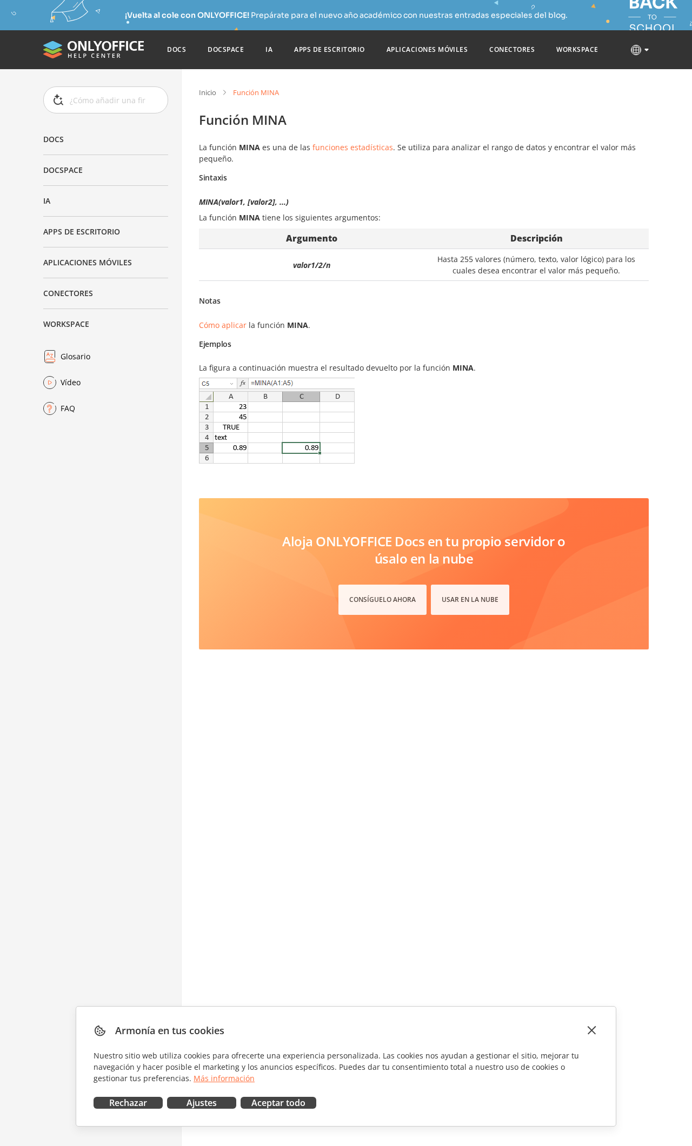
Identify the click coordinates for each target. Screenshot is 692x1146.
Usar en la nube (470, 599)
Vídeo (71, 382)
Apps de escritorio (81, 231)
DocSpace (63, 170)
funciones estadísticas (352, 147)
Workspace (66, 324)
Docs (53, 139)
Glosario (75, 356)
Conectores (68, 293)
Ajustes (202, 1103)
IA (46, 201)
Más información (224, 1078)
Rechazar (128, 1103)
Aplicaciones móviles (87, 262)
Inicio (207, 92)
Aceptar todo (278, 1103)
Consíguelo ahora (382, 599)
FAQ (68, 408)
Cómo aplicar (223, 325)
